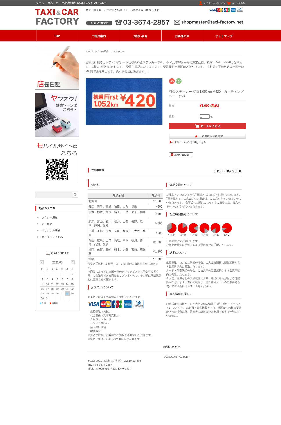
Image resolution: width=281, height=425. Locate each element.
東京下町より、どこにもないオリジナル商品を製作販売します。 (124, 10)
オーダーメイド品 (52, 236)
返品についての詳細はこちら (190, 142)
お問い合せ (140, 36)
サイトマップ (223, 36)
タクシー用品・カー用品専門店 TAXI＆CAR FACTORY (71, 3)
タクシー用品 (101, 51)
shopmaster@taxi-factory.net (113, 368)
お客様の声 (182, 36)
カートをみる (238, 3)
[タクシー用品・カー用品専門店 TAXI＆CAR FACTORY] (57, 26)
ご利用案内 (99, 36)
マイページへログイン (214, 3)
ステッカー (118, 51)
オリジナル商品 (51, 230)
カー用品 (47, 224)
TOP (57, 36)
